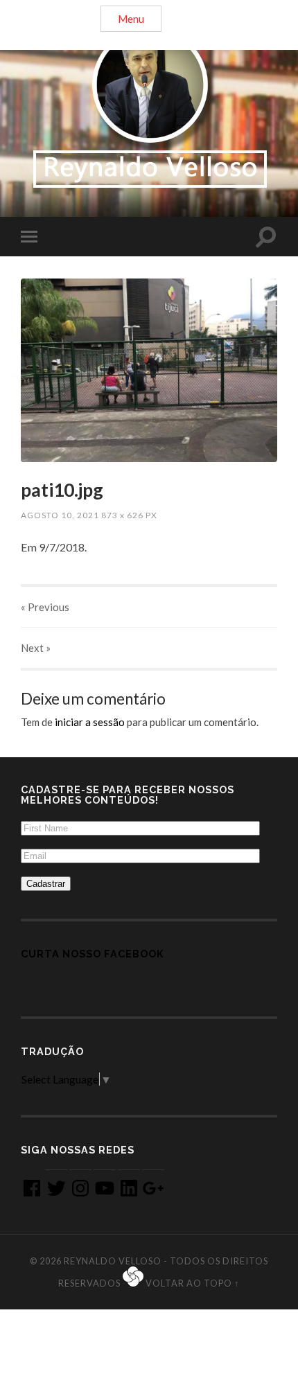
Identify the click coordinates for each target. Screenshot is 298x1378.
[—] (149, 107)
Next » (36, 648)
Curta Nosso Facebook (92, 954)
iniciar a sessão (90, 722)
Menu (131, 18)
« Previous (45, 607)
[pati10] (149, 370)
